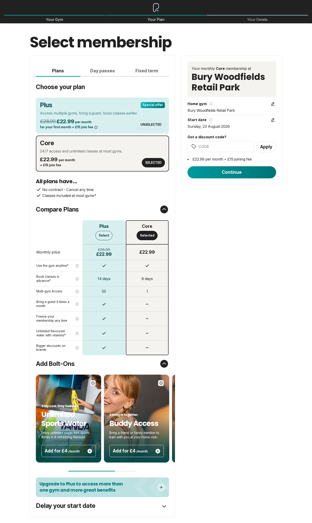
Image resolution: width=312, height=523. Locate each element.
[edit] (273, 104)
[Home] (156, 7)
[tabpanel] (102, 216)
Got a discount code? (207, 137)
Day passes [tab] (102, 71)
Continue (232, 172)
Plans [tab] (58, 71)
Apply (266, 147)
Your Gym (54, 19)
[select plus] (161, 487)
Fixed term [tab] (146, 71)
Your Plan (156, 19)
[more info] (96, 127)
